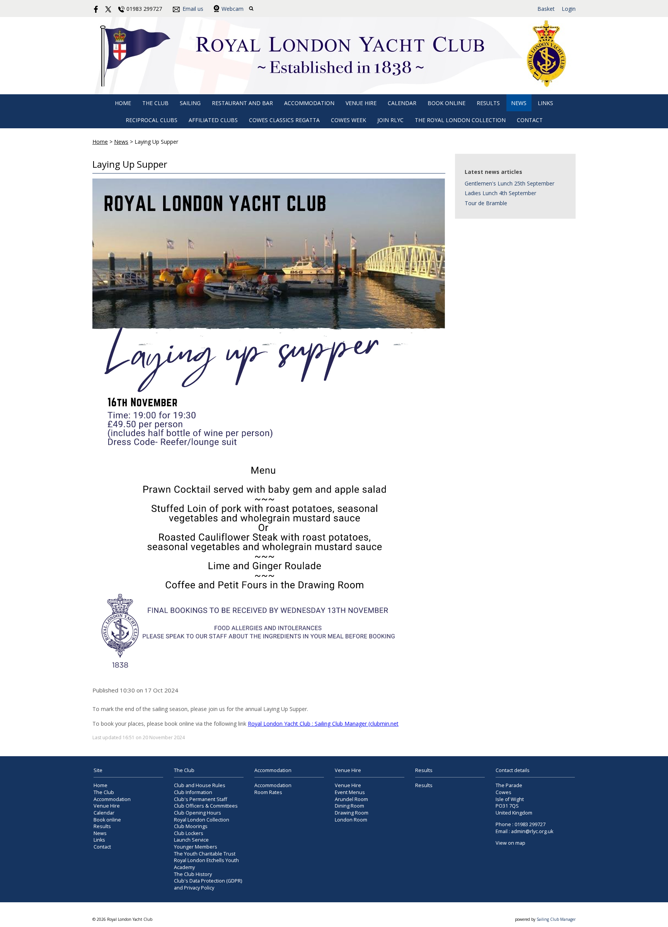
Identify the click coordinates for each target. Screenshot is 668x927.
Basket (546, 8)
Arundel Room (351, 799)
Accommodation (309, 103)
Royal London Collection (201, 819)
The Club (155, 103)
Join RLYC (390, 120)
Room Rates (268, 792)
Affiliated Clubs (213, 120)
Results (488, 103)
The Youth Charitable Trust (204, 853)
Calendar (402, 103)
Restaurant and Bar (242, 103)
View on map (510, 843)
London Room (351, 819)
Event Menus (350, 792)
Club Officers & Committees (206, 806)
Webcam (233, 8)
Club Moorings (191, 826)
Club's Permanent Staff (200, 799)
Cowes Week (348, 120)
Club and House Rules (199, 785)
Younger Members (195, 847)
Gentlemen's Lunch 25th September (509, 183)
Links (545, 103)
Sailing (190, 103)
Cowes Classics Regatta (284, 120)
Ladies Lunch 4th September (500, 193)
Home (123, 103)
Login (569, 8)
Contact (530, 120)
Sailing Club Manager (556, 919)
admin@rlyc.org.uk (532, 831)
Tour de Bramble (486, 203)
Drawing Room (351, 813)
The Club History (193, 874)
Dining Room (349, 806)
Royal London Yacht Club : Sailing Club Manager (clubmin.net (323, 723)
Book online (446, 103)
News (519, 103)
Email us (192, 8)
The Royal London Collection (460, 120)
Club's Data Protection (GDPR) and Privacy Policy (208, 884)
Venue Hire (361, 103)
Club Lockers (188, 833)
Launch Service (191, 840)
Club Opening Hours (197, 813)
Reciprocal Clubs (151, 120)
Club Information (193, 792)
